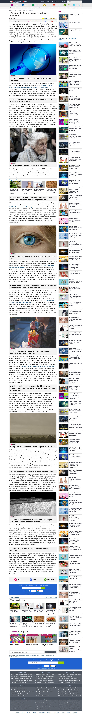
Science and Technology (27, 10)
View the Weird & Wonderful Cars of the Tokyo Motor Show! (69, 708)
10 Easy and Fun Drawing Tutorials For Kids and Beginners (21, 680)
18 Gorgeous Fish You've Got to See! (65, 676)
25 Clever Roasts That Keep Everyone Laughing (43, 689)
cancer (23, 655)
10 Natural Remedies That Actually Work (18, 695)
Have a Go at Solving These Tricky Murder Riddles (44, 680)
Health (68, 5)
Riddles (36, 5)
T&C (35, 593)
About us (29, 712)
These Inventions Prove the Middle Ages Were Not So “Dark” (69, 706)
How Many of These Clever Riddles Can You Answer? (44, 682)
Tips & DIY (22, 685)
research (27, 655)
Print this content (15, 597)
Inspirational (56, 7)
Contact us (56, 1)
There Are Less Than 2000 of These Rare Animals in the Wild (69, 680)
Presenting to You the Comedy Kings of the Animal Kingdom (46, 687)
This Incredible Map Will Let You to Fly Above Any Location (69, 704)
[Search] (81, 1)
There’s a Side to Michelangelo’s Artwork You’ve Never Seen (69, 693)
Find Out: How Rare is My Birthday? (17, 702)
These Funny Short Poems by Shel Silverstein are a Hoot (68, 689)
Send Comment (51, 652)
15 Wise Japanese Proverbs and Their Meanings (43, 704)
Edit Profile (65, 7)
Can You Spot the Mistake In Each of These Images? (44, 674)
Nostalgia (78, 5)
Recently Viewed (73, 7)
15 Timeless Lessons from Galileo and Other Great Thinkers (45, 706)
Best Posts (56, 712)
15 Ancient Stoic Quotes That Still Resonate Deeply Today (45, 700)
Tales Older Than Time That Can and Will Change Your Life (45, 702)
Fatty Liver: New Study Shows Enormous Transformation (21, 676)
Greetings (49, 7)
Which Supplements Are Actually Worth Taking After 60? (21, 678)
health (17, 655)
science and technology (34, 655)
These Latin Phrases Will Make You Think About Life (20, 704)
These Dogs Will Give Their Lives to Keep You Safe (20, 693)
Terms (34, 712)
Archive (63, 712)
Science (42, 7)
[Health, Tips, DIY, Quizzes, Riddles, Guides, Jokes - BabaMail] (16, 1)
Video (25, 1)
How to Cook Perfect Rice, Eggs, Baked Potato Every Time (21, 674)
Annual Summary (13, 656)
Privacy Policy (40, 593)
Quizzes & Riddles (46, 672)
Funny (12, 7)
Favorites (80, 7)
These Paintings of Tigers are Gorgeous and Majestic (68, 691)
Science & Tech (17, 10)
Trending (69, 712)
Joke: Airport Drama (38, 693)
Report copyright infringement (50, 597)
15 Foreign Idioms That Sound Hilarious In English (20, 708)
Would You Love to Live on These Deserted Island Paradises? (69, 674)
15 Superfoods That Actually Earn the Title (18, 682)
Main (10, 10)
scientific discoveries (49, 655)
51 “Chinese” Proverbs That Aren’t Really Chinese (44, 691)
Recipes (57, 5)
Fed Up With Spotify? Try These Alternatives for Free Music (69, 700)
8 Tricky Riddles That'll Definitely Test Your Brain (43, 678)
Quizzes (16, 5)
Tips (47, 5)
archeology (42, 655)
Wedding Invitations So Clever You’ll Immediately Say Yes (21, 706)
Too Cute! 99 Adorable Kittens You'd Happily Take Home (21, 700)
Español (45, 18)
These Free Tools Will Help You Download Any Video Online (69, 702)
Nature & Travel (19, 7)
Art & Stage (28, 7)
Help (49, 1)
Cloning (18, 656)
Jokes (26, 5)
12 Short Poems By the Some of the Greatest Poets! (67, 687)
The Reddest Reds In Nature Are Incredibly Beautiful (68, 678)
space (20, 655)
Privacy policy (41, 712)
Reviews (75, 712)
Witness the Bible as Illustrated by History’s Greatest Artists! (69, 695)
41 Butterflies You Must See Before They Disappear (67, 682)
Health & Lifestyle (22, 672)
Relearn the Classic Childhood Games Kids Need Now (44, 676)
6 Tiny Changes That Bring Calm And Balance (43, 708)
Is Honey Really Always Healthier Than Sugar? (19, 689)
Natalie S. (13, 18)
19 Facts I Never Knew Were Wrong (17, 687)
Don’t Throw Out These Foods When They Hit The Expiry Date (22, 691)
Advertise (64, 1)
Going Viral (35, 7)
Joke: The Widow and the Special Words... (42, 695)
